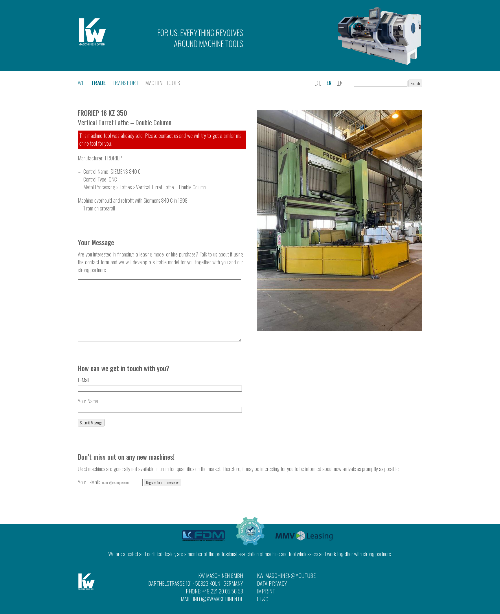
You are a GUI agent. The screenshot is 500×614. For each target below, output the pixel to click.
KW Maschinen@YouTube (286, 575)
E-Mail (83, 379)
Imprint (266, 591)
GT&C (263, 599)
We (81, 82)
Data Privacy (272, 583)
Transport (126, 82)
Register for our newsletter (162, 482)
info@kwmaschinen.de (218, 599)
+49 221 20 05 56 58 (222, 591)
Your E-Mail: (89, 482)
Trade (98, 82)
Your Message (96, 242)
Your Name (88, 401)
